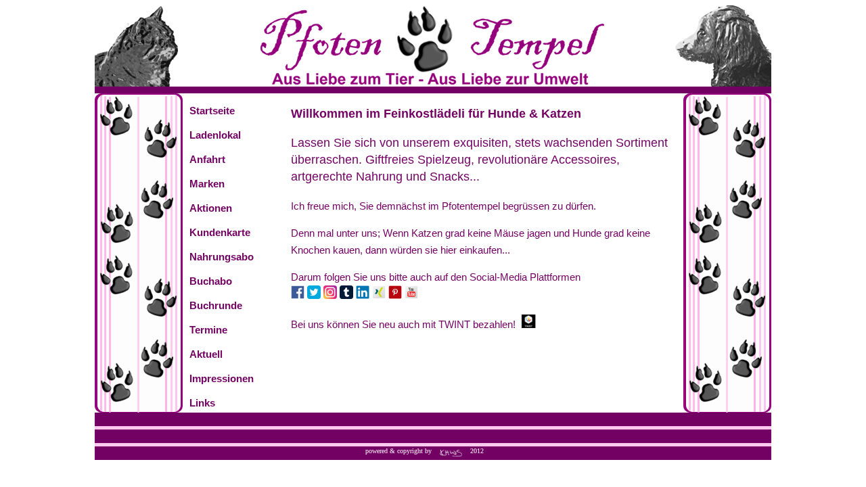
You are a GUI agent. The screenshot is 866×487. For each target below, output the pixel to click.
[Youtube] (411, 295)
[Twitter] (314, 295)
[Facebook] (297, 295)
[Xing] (379, 295)
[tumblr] (346, 295)
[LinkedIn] (362, 295)
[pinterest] (395, 295)
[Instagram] (330, 295)
